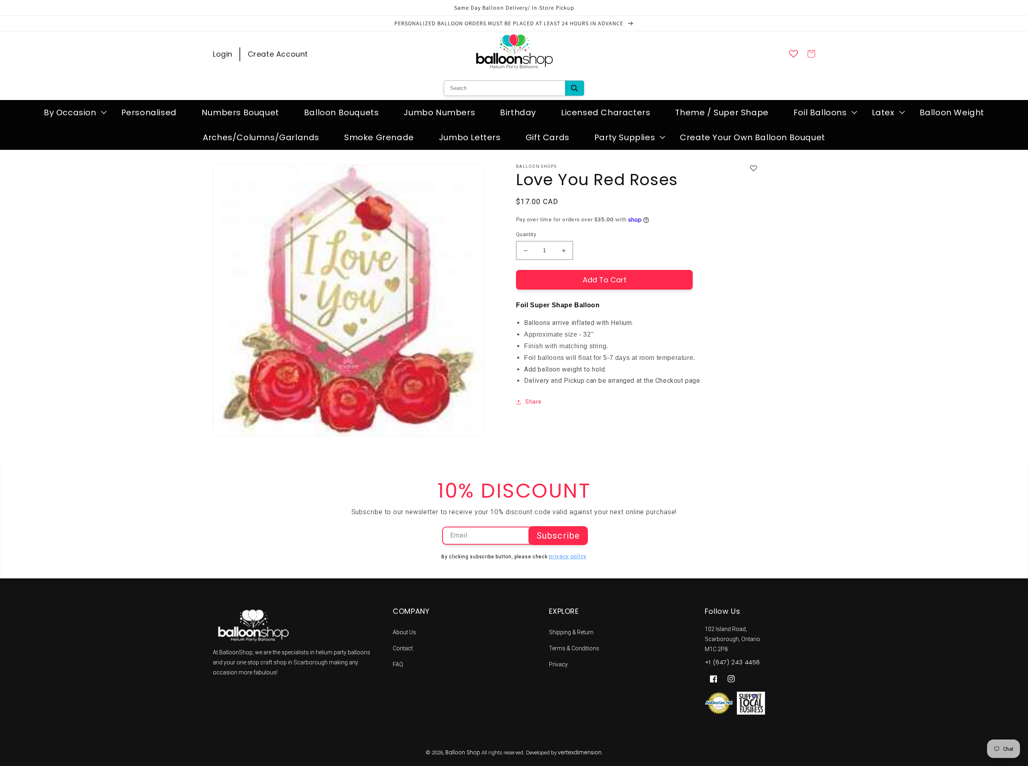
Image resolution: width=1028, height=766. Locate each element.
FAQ (398, 664)
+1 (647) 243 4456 (732, 662)
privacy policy (568, 556)
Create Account (278, 54)
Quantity (526, 235)
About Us (404, 632)
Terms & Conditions (574, 648)
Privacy (558, 664)
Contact (403, 648)
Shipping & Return (571, 632)
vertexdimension (580, 752)
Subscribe (558, 536)
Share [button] (533, 402)
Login (223, 54)
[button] (70, 112)
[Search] (574, 88)
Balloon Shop (462, 752)
